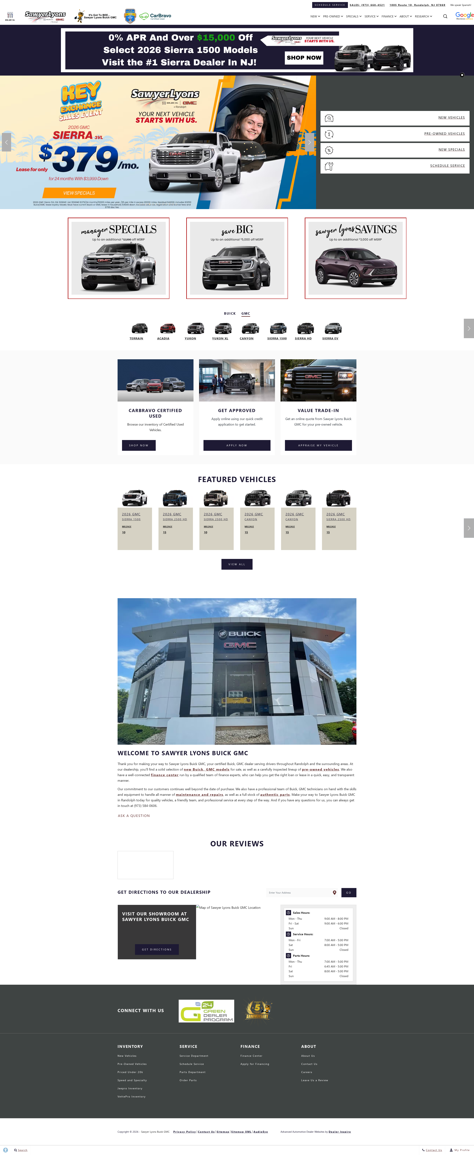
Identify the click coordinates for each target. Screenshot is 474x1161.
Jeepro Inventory (130, 1088)
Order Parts (188, 1080)
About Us (308, 1056)
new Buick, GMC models (207, 769)
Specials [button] (352, 17)
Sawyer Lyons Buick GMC (155, 1131)
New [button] (314, 17)
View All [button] (237, 564)
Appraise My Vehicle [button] (318, 445)
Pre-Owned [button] (331, 17)
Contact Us (309, 1064)
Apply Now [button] (236, 445)
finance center (165, 774)
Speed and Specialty (132, 1080)
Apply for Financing (255, 1064)
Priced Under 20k (130, 1072)
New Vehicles (127, 1056)
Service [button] (369, 17)
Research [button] (422, 17)
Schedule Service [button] (330, 5)
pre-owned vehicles (320, 769)
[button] (445, 16)
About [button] (404, 17)
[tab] (230, 313)
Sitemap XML (241, 1131)
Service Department (194, 1056)
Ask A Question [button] (134, 815)
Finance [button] (387, 17)
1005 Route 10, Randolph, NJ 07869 (417, 5)
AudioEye (260, 1131)
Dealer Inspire (340, 1131)
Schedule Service (192, 1064)
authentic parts (275, 794)
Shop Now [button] (139, 445)
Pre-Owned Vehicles (132, 1064)
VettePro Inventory (132, 1096)
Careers (306, 1072)
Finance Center (252, 1056)
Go (349, 892)
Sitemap (223, 1131)
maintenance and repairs (199, 794)
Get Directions (157, 949)
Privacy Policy (184, 1131)
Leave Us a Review (314, 1080)
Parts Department (193, 1072)
